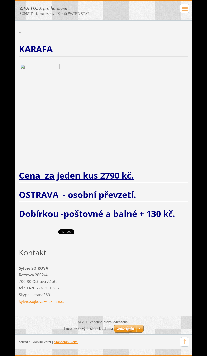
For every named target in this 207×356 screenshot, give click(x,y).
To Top (184, 342)
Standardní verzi (66, 342)
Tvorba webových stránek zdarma (88, 329)
